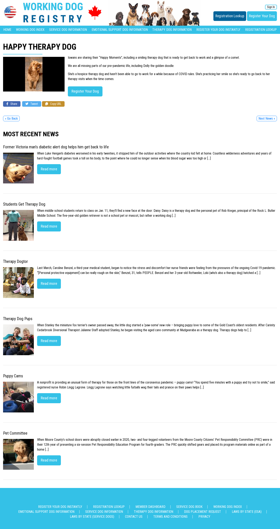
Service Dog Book (189, 507)
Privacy (204, 517)
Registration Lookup (229, 16)
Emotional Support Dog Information (120, 30)
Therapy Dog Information (172, 30)
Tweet (34, 104)
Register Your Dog (262, 16)
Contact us (133, 517)
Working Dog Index (30, 30)
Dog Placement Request (202, 512)
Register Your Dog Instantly (218, 30)
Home (7, 30)
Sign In (271, 7)
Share (13, 104)
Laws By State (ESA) (247, 512)
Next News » (266, 118)
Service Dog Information (68, 30)
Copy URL (55, 104)
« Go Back (11, 118)
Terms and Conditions (170, 517)
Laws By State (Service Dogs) (92, 517)
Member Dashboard (150, 507)
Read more (49, 169)
